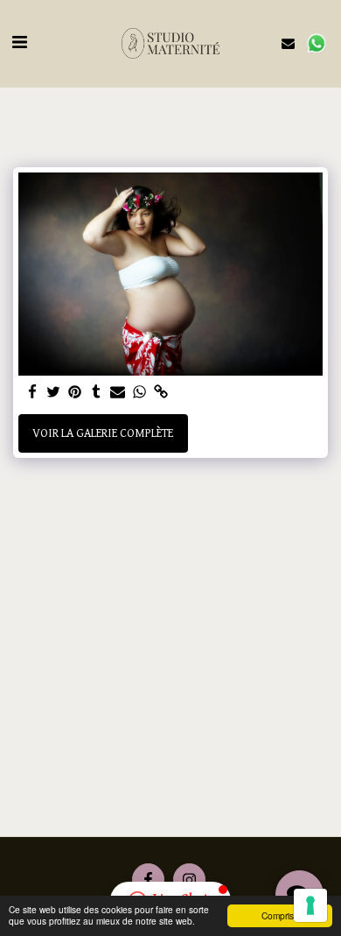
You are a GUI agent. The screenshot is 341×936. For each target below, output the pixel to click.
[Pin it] (75, 393)
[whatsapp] (140, 393)
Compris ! (280, 915)
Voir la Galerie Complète (102, 433)
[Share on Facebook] (32, 393)
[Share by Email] (118, 393)
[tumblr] (97, 393)
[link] (161, 393)
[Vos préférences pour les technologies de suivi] (310, 905)
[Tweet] (54, 393)
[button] (19, 43)
